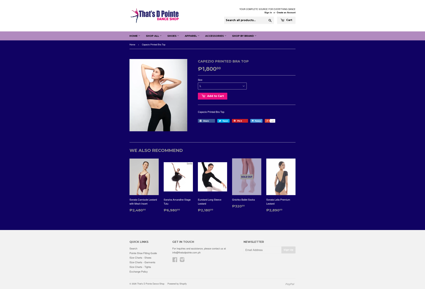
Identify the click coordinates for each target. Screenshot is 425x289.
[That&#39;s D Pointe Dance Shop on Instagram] (182, 260)
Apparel (191, 35)
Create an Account (286, 12)
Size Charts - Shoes (140, 257)
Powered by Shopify (177, 283)
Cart (288, 20)
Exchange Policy (138, 271)
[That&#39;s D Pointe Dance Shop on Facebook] (174, 260)
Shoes (172, 35)
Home (133, 35)
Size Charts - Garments (142, 262)
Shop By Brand (243, 35)
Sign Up (288, 249)
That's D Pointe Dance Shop (150, 283)
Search (133, 248)
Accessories (214, 35)
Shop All (153, 35)
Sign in (268, 12)
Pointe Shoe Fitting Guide (143, 253)
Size (200, 79)
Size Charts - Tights (140, 267)
